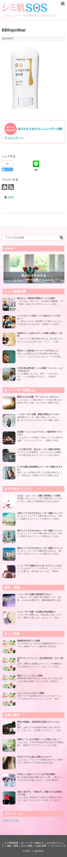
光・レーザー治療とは (32, 843)
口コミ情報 (26, 846)
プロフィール (11, 820)
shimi (10, 197)
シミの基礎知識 (10, 843)
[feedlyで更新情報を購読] (4, 187)
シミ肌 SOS (37, 851)
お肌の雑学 (41, 846)
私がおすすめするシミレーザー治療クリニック (34, 278)
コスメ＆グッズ (57, 846)
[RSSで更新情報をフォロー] (11, 187)
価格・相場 (12, 846)
